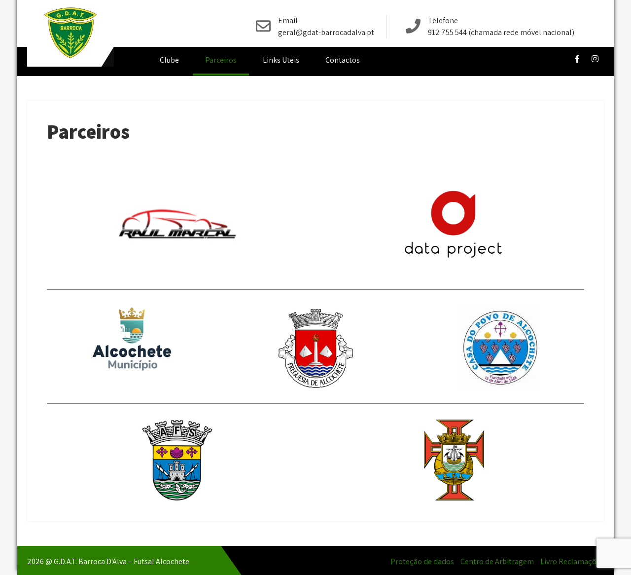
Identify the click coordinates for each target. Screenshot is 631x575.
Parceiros (221, 60)
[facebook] (577, 58)
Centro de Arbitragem (497, 561)
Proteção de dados (422, 561)
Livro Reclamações (572, 561)
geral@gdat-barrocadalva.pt (326, 32)
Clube (169, 60)
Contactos (342, 60)
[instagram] (595, 58)
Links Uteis (281, 60)
